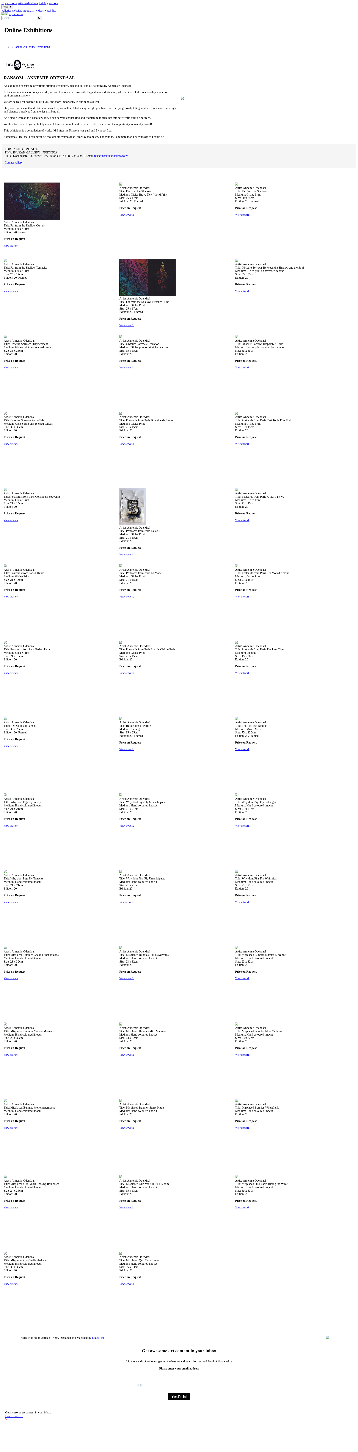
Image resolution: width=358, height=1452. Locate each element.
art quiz (27, 10)
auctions (53, 3)
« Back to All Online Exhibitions (30, 46)
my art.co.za (16, 14)
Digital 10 (98, 1337)
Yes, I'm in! (179, 1396)
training (43, 3)
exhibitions (31, 3)
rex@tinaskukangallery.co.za (111, 155)
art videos (38, 10)
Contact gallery (14, 162)
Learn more (14, 1416)
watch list (50, 10)
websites (17, 10)
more (7, 7)
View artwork (11, 245)
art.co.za (12, 3)
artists (21, 3)
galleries (6, 10)
